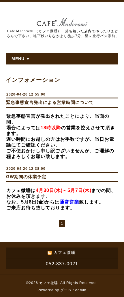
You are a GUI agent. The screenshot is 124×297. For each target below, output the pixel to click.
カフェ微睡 (48, 283)
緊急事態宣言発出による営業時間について (50, 102)
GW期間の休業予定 (26, 176)
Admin (81, 290)
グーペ (66, 290)
